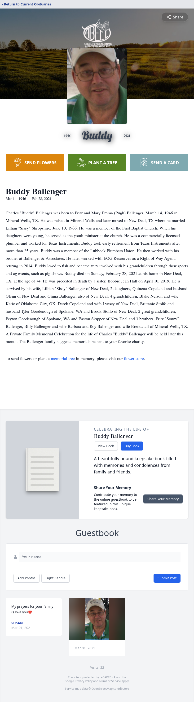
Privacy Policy (84, 681)
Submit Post (167, 578)
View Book (106, 446)
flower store (134, 358)
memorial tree (63, 358)
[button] (97, 619)
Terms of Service (110, 681)
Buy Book (132, 446)
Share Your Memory (163, 499)
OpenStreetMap (102, 689)
